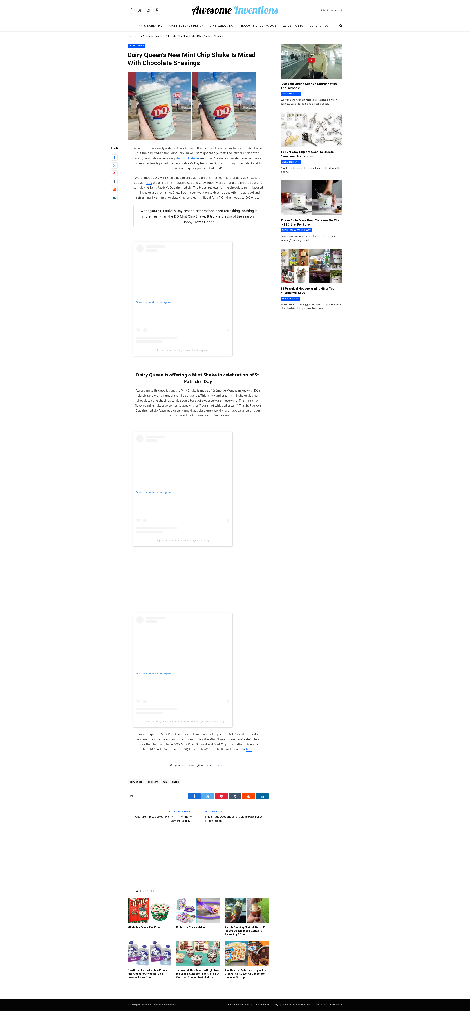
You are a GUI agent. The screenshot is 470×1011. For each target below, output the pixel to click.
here (249, 749)
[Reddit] (114, 190)
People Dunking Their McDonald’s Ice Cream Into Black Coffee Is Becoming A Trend (245, 931)
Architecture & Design (186, 25)
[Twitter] (114, 165)
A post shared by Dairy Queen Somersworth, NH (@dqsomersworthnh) (183, 721)
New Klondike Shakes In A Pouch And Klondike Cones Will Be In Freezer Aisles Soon (147, 974)
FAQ (276, 1004)
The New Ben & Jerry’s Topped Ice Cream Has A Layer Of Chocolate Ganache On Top (245, 974)
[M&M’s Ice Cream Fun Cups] (149, 910)
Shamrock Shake (187, 158)
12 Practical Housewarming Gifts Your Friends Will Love (308, 290)
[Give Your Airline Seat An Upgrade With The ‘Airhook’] (311, 61)
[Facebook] (114, 157)
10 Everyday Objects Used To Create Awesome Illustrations (307, 154)
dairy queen (135, 781)
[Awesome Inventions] (235, 10)
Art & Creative (290, 298)
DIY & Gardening (221, 25)
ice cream (152, 781)
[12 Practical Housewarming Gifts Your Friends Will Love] (311, 266)
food (149, 183)
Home (130, 36)
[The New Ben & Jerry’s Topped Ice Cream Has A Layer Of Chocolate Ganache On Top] (247, 953)
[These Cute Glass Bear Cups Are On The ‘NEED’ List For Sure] (311, 197)
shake (175, 781)
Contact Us (336, 1004)
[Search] (340, 26)
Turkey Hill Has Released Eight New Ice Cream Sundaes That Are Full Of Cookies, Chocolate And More (197, 974)
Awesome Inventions (237, 1004)
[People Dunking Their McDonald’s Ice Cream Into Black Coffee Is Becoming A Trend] (247, 910)
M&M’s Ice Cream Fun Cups (144, 927)
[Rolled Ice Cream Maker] (198, 910)
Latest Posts (293, 25)
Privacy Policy (261, 1004)
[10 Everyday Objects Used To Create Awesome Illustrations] (311, 129)
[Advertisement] (198, 573)
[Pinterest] (114, 173)
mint (165, 781)
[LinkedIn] (114, 198)
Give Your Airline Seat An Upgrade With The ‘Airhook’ (309, 86)
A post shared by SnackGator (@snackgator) (183, 540)
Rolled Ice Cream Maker (190, 927)
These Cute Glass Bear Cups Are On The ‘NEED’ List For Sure (310, 222)
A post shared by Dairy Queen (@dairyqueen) (182, 350)
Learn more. (219, 765)
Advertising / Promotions (296, 1004)
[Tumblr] (114, 182)
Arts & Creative (150, 25)
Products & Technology (257, 25)
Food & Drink (144, 36)
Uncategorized (290, 94)
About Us (320, 1004)
